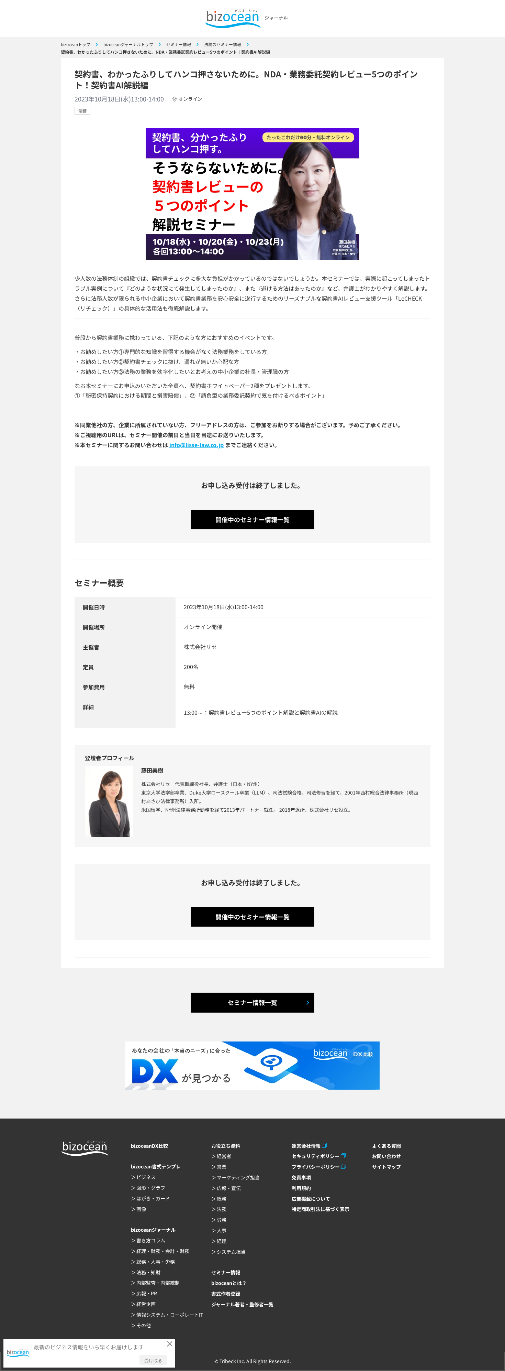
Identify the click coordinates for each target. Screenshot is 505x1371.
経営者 (224, 1156)
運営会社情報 (306, 1145)
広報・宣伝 (229, 1188)
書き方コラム (150, 1240)
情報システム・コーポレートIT (169, 1314)
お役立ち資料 (225, 1145)
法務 (82, 111)
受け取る (153, 1360)
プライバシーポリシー (316, 1166)
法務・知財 (148, 1272)
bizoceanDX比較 (149, 1145)
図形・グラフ (150, 1187)
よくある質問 (386, 1145)
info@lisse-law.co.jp (196, 445)
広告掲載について (311, 1198)
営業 (221, 1166)
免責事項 (301, 1177)
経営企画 (146, 1303)
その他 (143, 1325)
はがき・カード (153, 1198)
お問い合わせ (386, 1156)
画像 (141, 1209)
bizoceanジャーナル (153, 1229)
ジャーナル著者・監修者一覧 (242, 1304)
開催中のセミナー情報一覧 (252, 519)
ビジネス (146, 1177)
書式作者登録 (225, 1293)
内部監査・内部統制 (158, 1282)
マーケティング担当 (238, 1177)
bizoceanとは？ (229, 1283)
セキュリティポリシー (315, 1156)
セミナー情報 (225, 1272)
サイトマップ (386, 1166)
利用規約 (301, 1188)
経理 (221, 1241)
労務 (221, 1219)
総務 (221, 1198)
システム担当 (231, 1251)
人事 (221, 1230)
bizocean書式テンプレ (156, 1166)
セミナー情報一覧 (252, 1002)
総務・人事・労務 (155, 1261)
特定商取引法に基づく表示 (320, 1209)
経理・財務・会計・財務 (162, 1251)
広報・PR (146, 1293)
